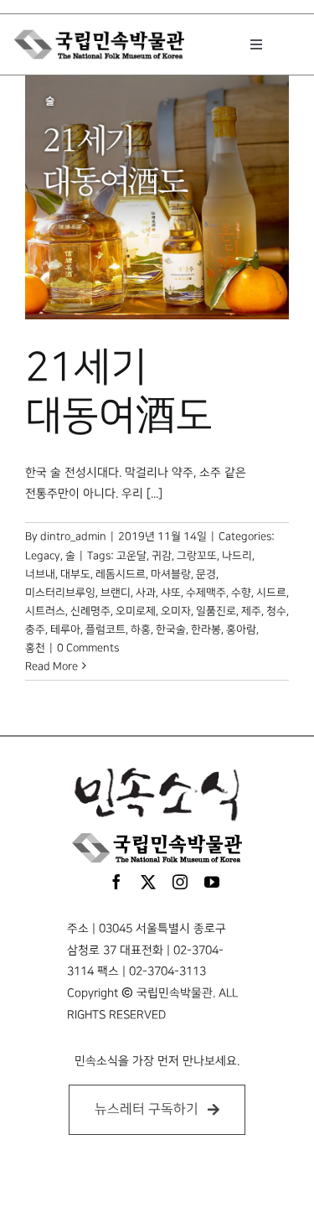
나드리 (237, 556)
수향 (241, 592)
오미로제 (136, 611)
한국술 (171, 629)
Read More (51, 666)
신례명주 (90, 611)
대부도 (75, 574)
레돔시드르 (120, 574)
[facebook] (116, 881)
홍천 (35, 648)
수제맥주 (206, 592)
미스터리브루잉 (60, 592)
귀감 (162, 556)
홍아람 (241, 629)
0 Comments (88, 648)
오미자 (176, 611)
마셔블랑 (171, 574)
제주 (251, 611)
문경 (206, 574)
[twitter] (148, 881)
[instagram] (180, 881)
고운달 (131, 556)
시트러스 (45, 611)
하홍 (141, 629)
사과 (146, 592)
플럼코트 (105, 629)
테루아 (65, 629)
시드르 (271, 592)
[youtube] (211, 881)
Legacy (42, 556)
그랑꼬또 (197, 556)
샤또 (171, 592)
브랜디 (115, 592)
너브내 (40, 574)
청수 (276, 611)
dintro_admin (73, 536)
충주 (35, 629)
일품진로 (216, 611)
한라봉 (206, 629)
